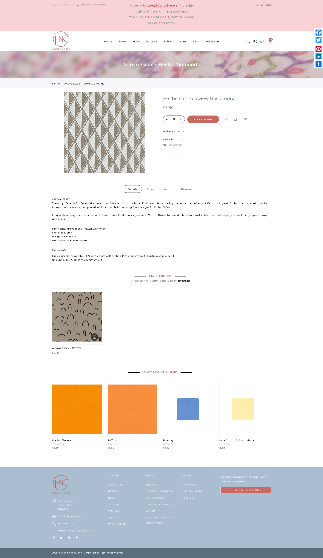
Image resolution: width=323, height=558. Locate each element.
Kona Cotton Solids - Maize (236, 440)
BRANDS (113, 491)
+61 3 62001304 (65, 4)
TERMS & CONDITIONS (158, 504)
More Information (159, 189)
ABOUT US (152, 484)
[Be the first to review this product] (77, 444)
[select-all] (184, 280)
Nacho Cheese (61, 440)
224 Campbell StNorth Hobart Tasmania (67, 504)
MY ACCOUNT (191, 484)
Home (108, 41)
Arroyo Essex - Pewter (66, 348)
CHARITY (151, 510)
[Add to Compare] (236, 119)
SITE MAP (113, 504)
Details (132, 189)
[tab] (132, 189)
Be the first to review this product (200, 98)
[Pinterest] (318, 49)
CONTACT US (115, 484)
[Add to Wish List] (226, 119)
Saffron (112, 440)
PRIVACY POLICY (155, 497)
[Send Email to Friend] (245, 119)
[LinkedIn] (318, 56)
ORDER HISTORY (192, 491)
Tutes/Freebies (263, 4)
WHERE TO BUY (117, 523)
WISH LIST (113, 510)
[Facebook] (318, 32)
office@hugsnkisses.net (93, 4)
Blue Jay (168, 440)
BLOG (111, 497)
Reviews (187, 189)
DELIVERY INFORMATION (160, 491)
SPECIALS (113, 517)
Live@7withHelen (162, 5)
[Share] (318, 64)
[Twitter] (318, 40)
